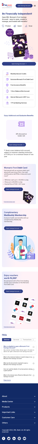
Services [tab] (16, 339)
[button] (19, 347)
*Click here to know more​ (9, 201)
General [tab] (6, 339)
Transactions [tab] (27, 339)
